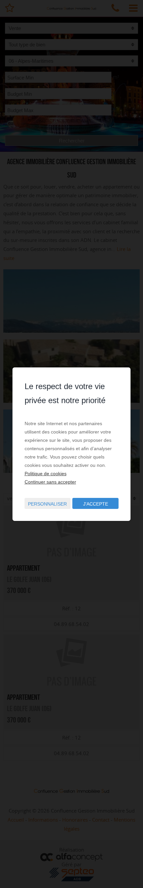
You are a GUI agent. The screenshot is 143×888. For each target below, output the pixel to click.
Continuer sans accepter (50, 482)
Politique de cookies (46, 473)
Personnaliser (47, 504)
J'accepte (95, 504)
